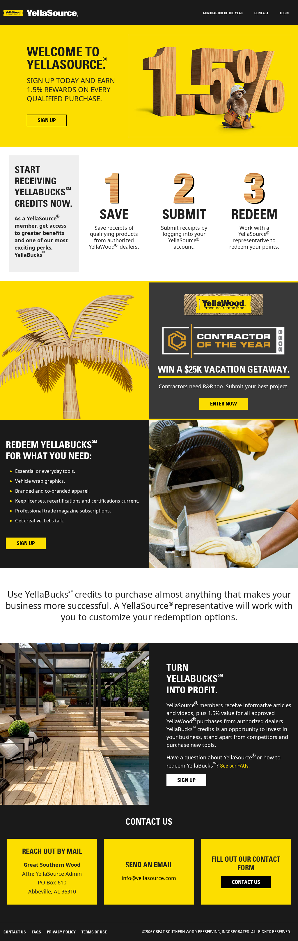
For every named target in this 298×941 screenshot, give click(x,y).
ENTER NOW (223, 404)
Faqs (36, 932)
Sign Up (47, 120)
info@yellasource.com (149, 878)
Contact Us (246, 882)
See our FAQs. (235, 765)
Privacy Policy (61, 932)
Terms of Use (94, 932)
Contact (261, 13)
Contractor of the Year (223, 13)
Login (284, 13)
